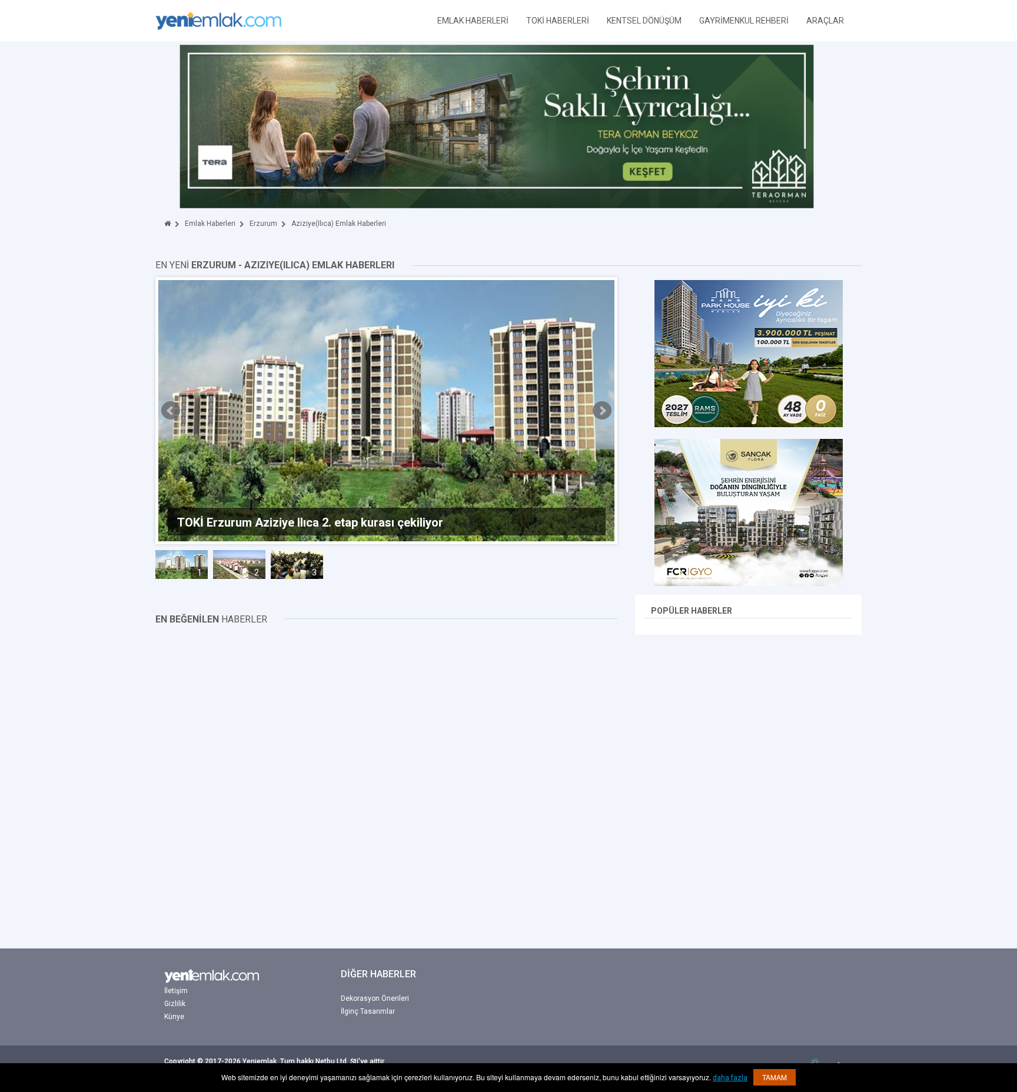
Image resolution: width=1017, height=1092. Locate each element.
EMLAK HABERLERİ (472, 20)
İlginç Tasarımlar (368, 1011)
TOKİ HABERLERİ (557, 20)
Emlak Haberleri (210, 223)
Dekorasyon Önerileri (375, 998)
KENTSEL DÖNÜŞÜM (644, 20)
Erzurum (263, 223)
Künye (174, 1017)
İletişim (176, 991)
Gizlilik (174, 1004)
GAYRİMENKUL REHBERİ (744, 20)
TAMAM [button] (774, 1077)
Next (602, 410)
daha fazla (730, 1078)
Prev (170, 410)
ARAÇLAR (825, 20)
